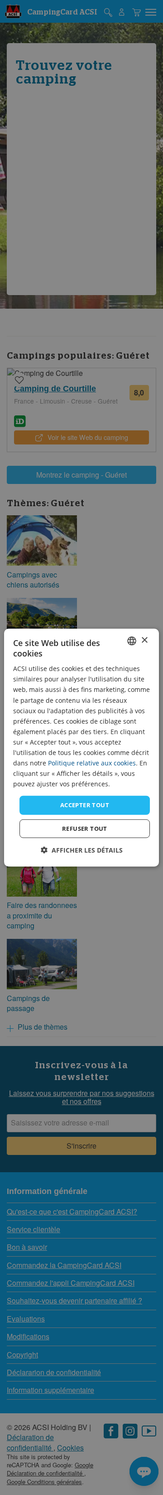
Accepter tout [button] (84, 805)
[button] (82, 850)
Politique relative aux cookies (92, 763)
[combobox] (131, 640)
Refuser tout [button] (84, 828)
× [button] (144, 640)
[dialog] (81, 747)
